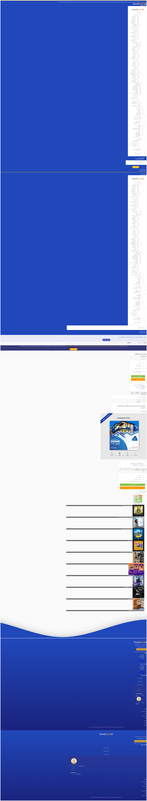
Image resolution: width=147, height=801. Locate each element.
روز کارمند (133, 20)
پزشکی (134, 57)
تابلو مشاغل (135, 24)
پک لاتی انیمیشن (137, 123)
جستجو (145, 342)
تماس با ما (142, 654)
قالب (134, 47)
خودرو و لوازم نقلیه (133, 59)
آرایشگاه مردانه (135, 86)
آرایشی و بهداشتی (134, 31)
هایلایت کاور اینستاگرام (136, 83)
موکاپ (139, 109)
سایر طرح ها (133, 72)
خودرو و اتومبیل (134, 34)
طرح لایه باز (138, 12)
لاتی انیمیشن (138, 121)
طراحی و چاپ (134, 99)
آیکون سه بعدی (134, 142)
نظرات (138, 401)
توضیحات (144, 401)
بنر (139, 13)
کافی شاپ (133, 54)
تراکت (139, 106)
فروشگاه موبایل (134, 37)
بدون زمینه (138, 139)
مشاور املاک (133, 40)
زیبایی (134, 55)
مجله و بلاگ (133, 70)
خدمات (134, 38)
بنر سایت (132, 392)
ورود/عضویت (142, 170)
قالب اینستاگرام (143, 394)
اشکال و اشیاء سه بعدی (133, 144)
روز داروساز (133, 22)
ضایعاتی (133, 102)
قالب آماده (138, 295)
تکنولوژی (133, 62)
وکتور (139, 124)
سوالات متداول (141, 656)
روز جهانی (133, 23)
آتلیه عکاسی (133, 97)
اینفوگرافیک (138, 133)
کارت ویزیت (138, 84)
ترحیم (134, 61)
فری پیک (139, 148)
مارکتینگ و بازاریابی (134, 66)
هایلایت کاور (135, 136)
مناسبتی (136, 14)
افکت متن (138, 114)
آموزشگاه (136, 85)
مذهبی (134, 53)
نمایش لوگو (135, 118)
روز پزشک (133, 19)
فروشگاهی (133, 48)
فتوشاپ (132, 393)
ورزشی (134, 60)
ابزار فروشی (133, 32)
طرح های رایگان (137, 153)
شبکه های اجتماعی (136, 149)
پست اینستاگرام (135, 46)
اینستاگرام (138, 45)
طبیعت (139, 130)
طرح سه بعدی (137, 115)
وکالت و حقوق (134, 96)
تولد (134, 63)
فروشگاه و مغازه (134, 105)
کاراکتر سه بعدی (134, 146)
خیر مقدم (136, 43)
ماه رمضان (133, 21)
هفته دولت (133, 186)
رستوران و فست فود (134, 26)
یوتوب (139, 110)
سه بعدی (136, 140)
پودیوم (139, 112)
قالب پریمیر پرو (137, 117)
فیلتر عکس (138, 113)
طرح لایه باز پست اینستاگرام (141, 354)
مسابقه (134, 56)
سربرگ (138, 108)
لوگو (139, 127)
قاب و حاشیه (137, 132)
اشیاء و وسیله (137, 134)
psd (141, 392)
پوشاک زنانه (135, 90)
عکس (139, 138)
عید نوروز (133, 15)
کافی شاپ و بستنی (134, 93)
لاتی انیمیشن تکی (137, 122)
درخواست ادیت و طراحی (139, 158)
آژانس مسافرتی (135, 68)
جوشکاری (133, 101)
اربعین (134, 18)
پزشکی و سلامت (134, 89)
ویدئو (140, 116)
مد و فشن (133, 69)
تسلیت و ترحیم (135, 42)
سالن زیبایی (133, 35)
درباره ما (142, 657)
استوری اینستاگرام (134, 73)
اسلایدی (133, 71)
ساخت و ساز (135, 257)
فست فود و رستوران (134, 79)
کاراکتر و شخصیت (136, 129)
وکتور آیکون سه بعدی (136, 128)
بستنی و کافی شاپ (133, 28)
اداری (137, 44)
